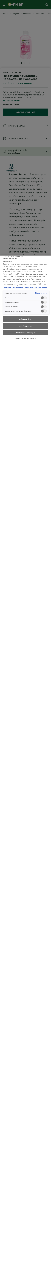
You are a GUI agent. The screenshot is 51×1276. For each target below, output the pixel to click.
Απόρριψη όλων (25, 319)
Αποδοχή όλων (25, 326)
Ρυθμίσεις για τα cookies (25, 338)
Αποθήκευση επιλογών (25, 333)
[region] (25, 765)
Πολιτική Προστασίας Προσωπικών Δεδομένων (25, 287)
